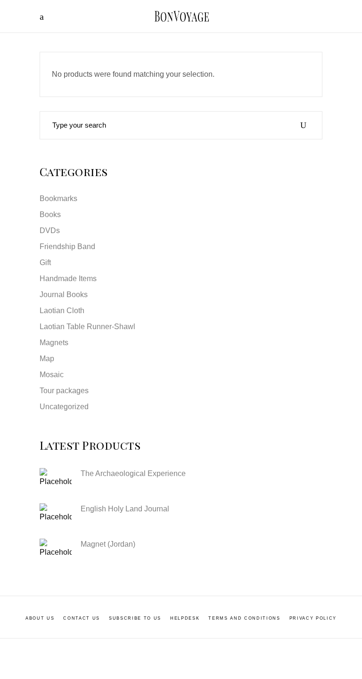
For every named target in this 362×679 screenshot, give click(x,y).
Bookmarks (58, 198)
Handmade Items (68, 279)
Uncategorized (64, 407)
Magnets (54, 343)
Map (47, 359)
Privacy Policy (313, 618)
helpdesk (184, 618)
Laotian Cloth (62, 311)
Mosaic (52, 375)
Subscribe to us (135, 618)
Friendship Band (67, 246)
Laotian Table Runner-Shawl (87, 327)
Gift (45, 263)
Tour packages (64, 391)
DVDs (50, 230)
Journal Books (64, 295)
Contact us (81, 618)
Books (50, 214)
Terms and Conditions (244, 618)
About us (39, 618)
